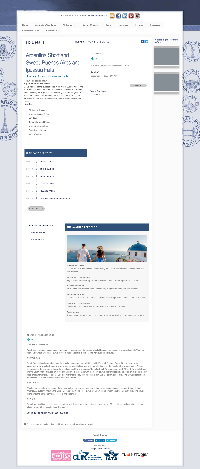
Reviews (139, 24)
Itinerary (78, 42)
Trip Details (34, 42)
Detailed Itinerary (35, 209)
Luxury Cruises (90, 24)
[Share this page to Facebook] (142, 41)
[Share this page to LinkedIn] (100, 440)
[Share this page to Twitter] (146, 41)
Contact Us (138, 85)
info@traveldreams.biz (98, 15)
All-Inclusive (69, 24)
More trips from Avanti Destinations (49, 413)
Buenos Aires (47, 161)
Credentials (51, 30)
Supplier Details (98, 42)
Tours (108, 24)
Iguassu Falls (47, 183)
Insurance (123, 24)
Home (25, 24)
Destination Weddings (45, 24)
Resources (155, 24)
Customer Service (30, 30)
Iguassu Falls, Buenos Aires (55, 198)
